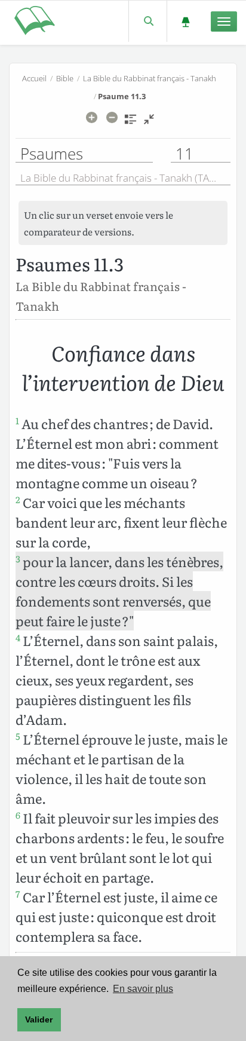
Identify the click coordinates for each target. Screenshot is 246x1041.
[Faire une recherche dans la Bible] (147, 21)
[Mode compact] (149, 123)
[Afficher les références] (130, 123)
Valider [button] (39, 1019)
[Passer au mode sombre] (185, 21)
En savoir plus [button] (143, 989)
